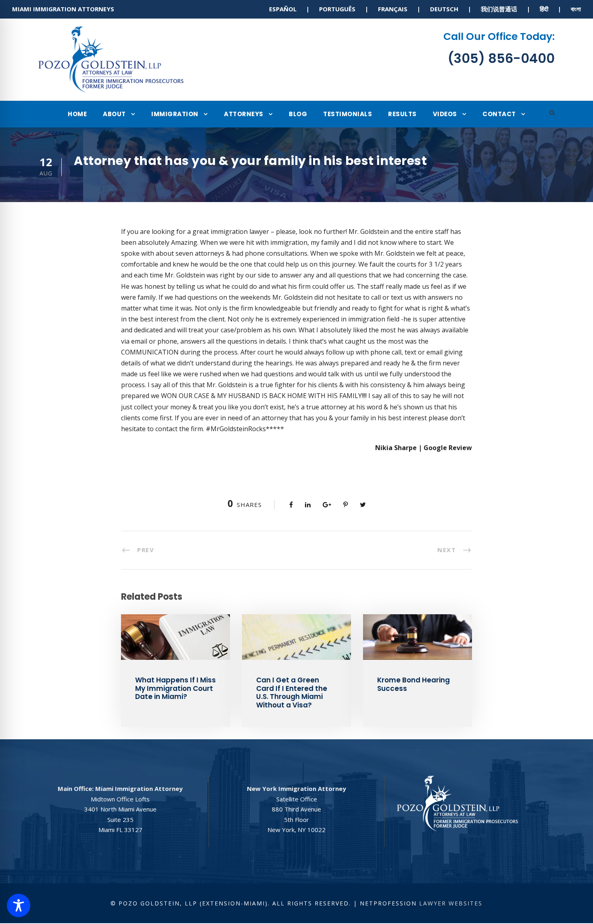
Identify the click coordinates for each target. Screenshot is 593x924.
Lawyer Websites (450, 903)
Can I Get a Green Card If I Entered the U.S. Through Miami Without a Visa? (291, 692)
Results (402, 114)
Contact (499, 114)
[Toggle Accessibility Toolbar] (18, 905)
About (114, 114)
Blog (298, 114)
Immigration (174, 114)
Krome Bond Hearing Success (413, 684)
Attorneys (243, 114)
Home (77, 114)
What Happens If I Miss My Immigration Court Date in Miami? (175, 688)
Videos (445, 114)
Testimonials (347, 114)
